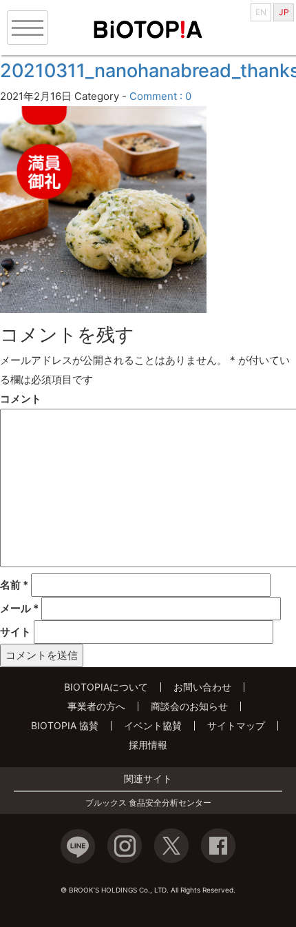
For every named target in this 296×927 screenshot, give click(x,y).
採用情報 (148, 745)
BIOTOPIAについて (106, 687)
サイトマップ (236, 725)
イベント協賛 (153, 725)
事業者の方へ (96, 706)
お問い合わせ (202, 687)
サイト (15, 631)
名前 (14, 584)
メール (19, 608)
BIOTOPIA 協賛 (64, 725)
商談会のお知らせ (189, 706)
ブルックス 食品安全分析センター (148, 803)
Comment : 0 (160, 96)
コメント (20, 398)
